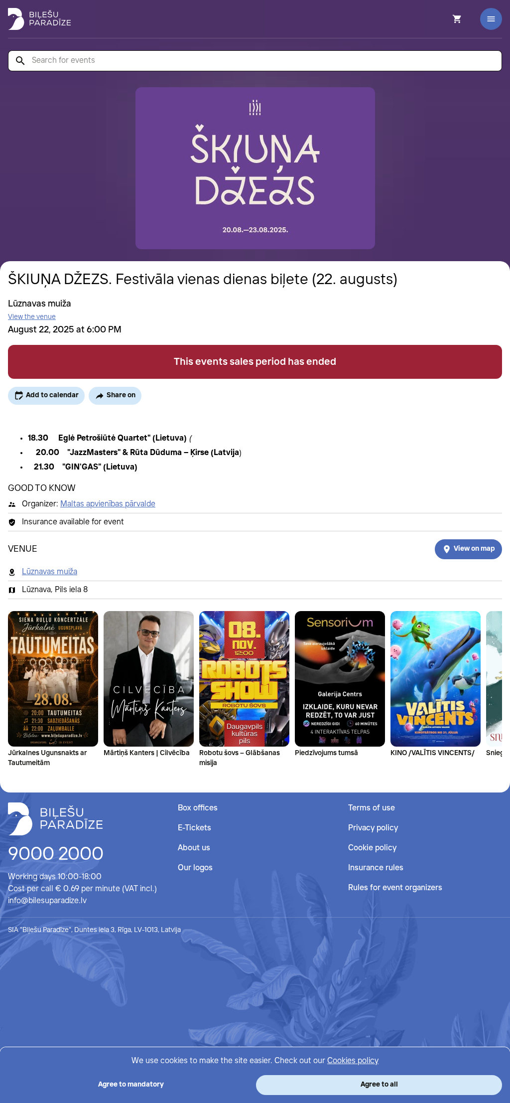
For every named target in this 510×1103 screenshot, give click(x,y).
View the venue (32, 317)
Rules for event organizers (395, 888)
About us (194, 848)
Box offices (198, 808)
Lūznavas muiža (49, 572)
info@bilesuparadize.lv (47, 901)
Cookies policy (353, 1061)
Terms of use (371, 808)
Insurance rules (375, 868)
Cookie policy (372, 848)
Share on (121, 395)
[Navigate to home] (55, 818)
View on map (474, 548)
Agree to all (379, 1084)
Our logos (195, 868)
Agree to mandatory (131, 1084)
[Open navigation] (491, 19)
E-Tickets (194, 828)
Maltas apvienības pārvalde (107, 504)
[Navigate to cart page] (443, 19)
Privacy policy (373, 828)
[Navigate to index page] (39, 19)
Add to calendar (52, 395)
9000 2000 (56, 855)
